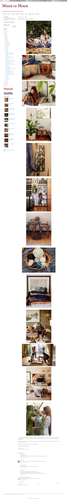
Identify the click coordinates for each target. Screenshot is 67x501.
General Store (35, 441)
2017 (5, 37)
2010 (5, 84)
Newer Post (19, 483)
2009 (5, 85)
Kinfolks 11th (32, 437)
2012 (5, 81)
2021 (5, 32)
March (6, 76)
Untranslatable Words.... (8, 70)
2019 (5, 35)
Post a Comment (21, 481)
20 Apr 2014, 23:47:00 (23, 457)
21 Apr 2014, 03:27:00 (23, 462)
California (21, 449)
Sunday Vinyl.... (7, 58)
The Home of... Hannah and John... (10, 57)
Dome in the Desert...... (8, 67)
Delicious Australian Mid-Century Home (11, 119)
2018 (5, 36)
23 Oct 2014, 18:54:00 (23, 479)
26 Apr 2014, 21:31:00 (23, 474)
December (6, 42)
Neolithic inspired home (12, 123)
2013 (5, 80)
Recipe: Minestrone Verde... (9, 73)
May (6, 50)
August (6, 47)
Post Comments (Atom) (25, 484)
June (6, 49)
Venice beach (28, 449)
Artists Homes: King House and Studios (11, 109)
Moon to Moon (15, 6)
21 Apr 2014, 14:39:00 (23, 467)
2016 (5, 38)
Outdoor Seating (7, 66)
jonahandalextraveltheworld (24, 477)
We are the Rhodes (26, 446)
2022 (5, 31)
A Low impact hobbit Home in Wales (11, 139)
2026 (5, 30)
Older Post (57, 483)
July (6, 48)
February (6, 77)
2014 (5, 41)
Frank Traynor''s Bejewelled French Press (11, 134)
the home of (24, 449)
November (6, 43)
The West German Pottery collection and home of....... (10, 69)
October (6, 44)
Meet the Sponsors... (8, 56)
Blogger (37, 498)
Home (39, 483)
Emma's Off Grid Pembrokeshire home (12, 114)
